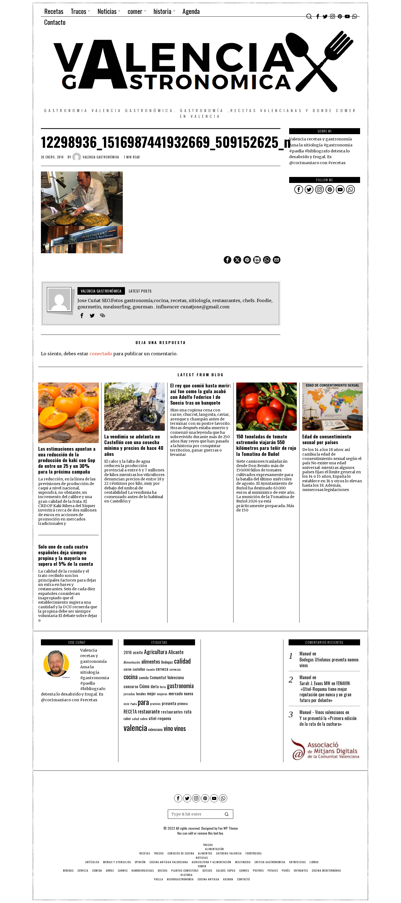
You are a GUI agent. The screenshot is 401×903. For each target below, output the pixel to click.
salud (135, 719)
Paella (133, 704)
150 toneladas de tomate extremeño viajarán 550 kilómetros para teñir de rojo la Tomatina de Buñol (266, 445)
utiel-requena (160, 718)
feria (163, 687)
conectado (100, 353)
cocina (131, 676)
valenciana (155, 729)
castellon (139, 669)
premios (155, 704)
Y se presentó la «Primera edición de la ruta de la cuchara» (328, 721)
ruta (187, 711)
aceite (138, 652)
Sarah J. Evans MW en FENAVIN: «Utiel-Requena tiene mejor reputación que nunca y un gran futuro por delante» (325, 692)
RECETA (130, 711)
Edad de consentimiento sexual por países (326, 439)
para (143, 702)
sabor (127, 718)
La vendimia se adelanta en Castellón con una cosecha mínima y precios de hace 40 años (133, 445)
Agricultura (155, 652)
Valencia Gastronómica (101, 157)
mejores (162, 693)
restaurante (149, 711)
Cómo (144, 686)
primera (182, 703)
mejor (151, 693)
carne (127, 669)
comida (144, 677)
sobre (144, 718)
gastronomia (180, 685)
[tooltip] (318, 16)
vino (168, 728)
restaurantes (172, 712)
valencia (135, 727)
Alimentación (132, 662)
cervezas (175, 669)
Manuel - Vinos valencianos (322, 712)
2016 (128, 652)
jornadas (129, 694)
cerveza (162, 669)
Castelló (150, 669)
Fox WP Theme (228, 828)
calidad (182, 661)
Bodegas (167, 662)
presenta (169, 703)
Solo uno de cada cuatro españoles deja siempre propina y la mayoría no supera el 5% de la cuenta (65, 555)
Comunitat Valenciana (167, 677)
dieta (155, 686)
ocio (126, 704)
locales (141, 693)
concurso (131, 686)
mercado (176, 693)
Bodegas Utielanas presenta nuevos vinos (329, 662)
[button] (226, 814)
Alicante (176, 651)
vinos (180, 728)
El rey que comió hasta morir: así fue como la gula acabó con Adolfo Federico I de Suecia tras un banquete (200, 394)
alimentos (150, 661)
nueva (188, 693)
